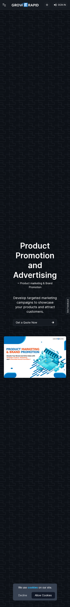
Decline (22, 595)
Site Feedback (68, 306)
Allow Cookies (43, 595)
